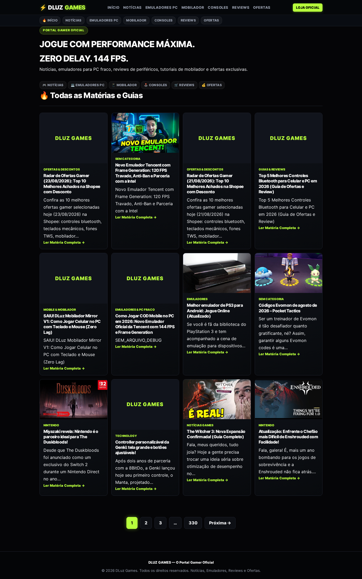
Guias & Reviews (272, 169)
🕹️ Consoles (155, 85)
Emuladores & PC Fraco (135, 310)
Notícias (132, 7)
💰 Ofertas (212, 85)
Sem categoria (127, 159)
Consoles (218, 7)
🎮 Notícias (53, 85)
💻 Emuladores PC (87, 85)
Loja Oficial (307, 8)
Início (114, 7)
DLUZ (62, 7)
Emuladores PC (161, 7)
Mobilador (193, 7)
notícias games (200, 425)
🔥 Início (50, 20)
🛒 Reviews (184, 85)
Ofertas (262, 7)
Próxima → (220, 522)
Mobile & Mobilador (59, 310)
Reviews (241, 7)
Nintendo (51, 425)
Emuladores (197, 299)
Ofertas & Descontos (61, 169)
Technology (126, 436)
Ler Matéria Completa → (64, 242)
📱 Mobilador (124, 85)
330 (193, 522)
